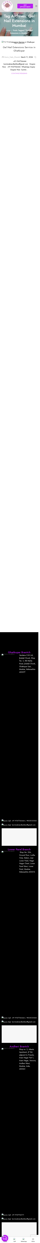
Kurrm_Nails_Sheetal (12, 57)
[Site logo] (7, 6)
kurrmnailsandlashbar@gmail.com (23, 977)
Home (8, 30)
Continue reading (19, 73)
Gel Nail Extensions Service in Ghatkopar (19, 48)
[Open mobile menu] (36, 6)
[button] (5, 1238)
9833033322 (32, 973)
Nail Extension (19, 43)
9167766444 (20, 973)
